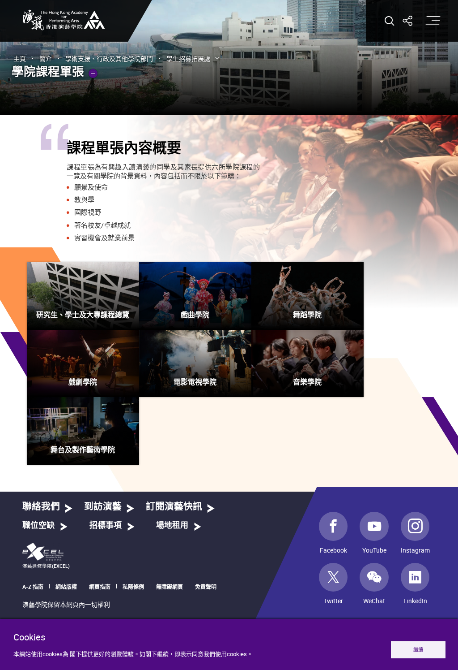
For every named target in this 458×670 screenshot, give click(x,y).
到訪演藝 (103, 506)
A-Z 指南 (32, 586)
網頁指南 (99, 586)
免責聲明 (205, 586)
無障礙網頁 (169, 586)
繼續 (418, 649)
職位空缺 (38, 526)
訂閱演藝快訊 (174, 506)
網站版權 (66, 586)
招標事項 (105, 526)
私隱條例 (133, 586)
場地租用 (172, 526)
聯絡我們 (41, 506)
